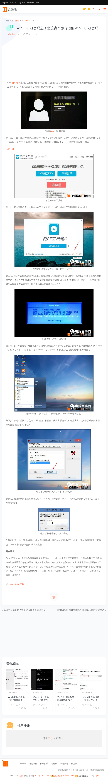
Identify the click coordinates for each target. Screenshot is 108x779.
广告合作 (22, 763)
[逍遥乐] (10, 9)
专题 (37, 2)
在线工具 (13, 2)
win (53, 131)
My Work (30, 2)
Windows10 (13, 34)
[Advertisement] (54, 58)
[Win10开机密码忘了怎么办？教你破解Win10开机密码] (54, 110)
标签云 (74, 763)
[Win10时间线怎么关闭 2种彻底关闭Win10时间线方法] (17, 679)
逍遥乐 (21, 776)
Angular (5, 2)
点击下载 (10, 148)
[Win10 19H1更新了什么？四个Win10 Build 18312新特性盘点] (42, 679)
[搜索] (94, 9)
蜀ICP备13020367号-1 (43, 776)
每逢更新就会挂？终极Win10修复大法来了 (25, 609)
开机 (14, 82)
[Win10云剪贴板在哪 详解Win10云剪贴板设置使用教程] (66, 679)
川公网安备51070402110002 (64, 776)
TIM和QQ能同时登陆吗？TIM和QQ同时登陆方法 (80, 609)
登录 (50, 738)
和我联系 (44, 763)
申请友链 (64, 763)
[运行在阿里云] (81, 776)
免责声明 (33, 763)
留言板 (54, 763)
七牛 (97, 776)
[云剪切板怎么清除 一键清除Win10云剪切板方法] (91, 679)
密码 (18, 82)
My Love (22, 2)
